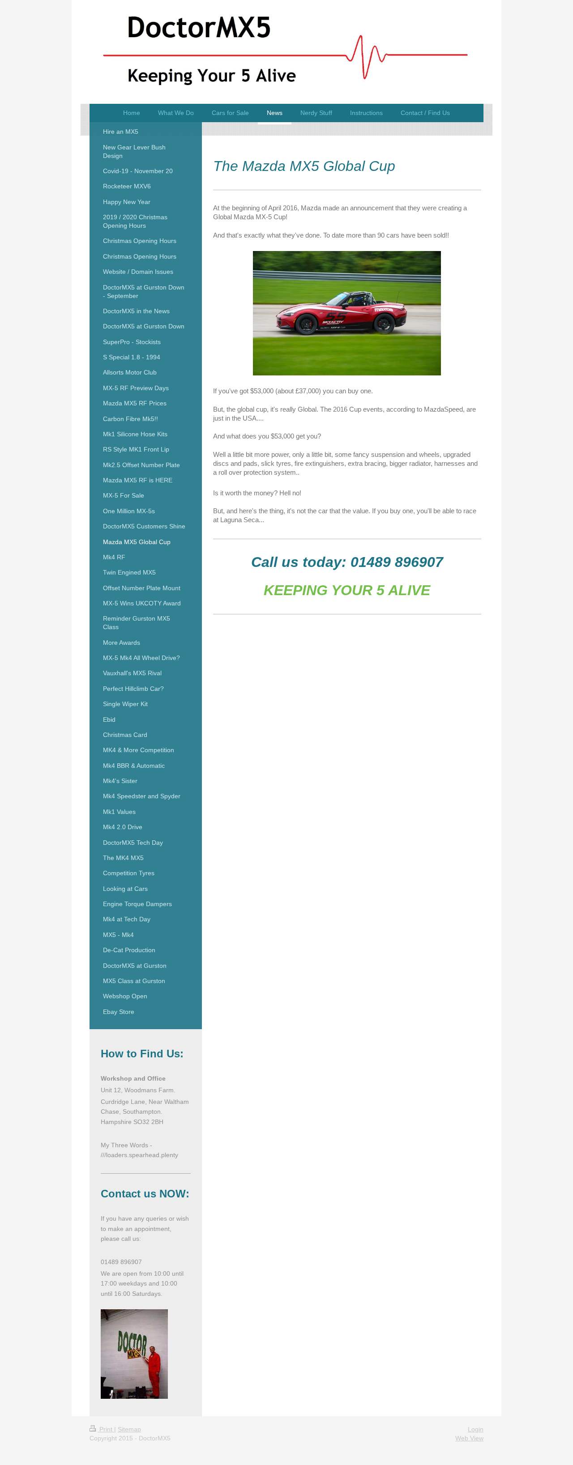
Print (106, 1429)
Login (475, 1429)
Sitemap (129, 1429)
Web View (469, 1438)
